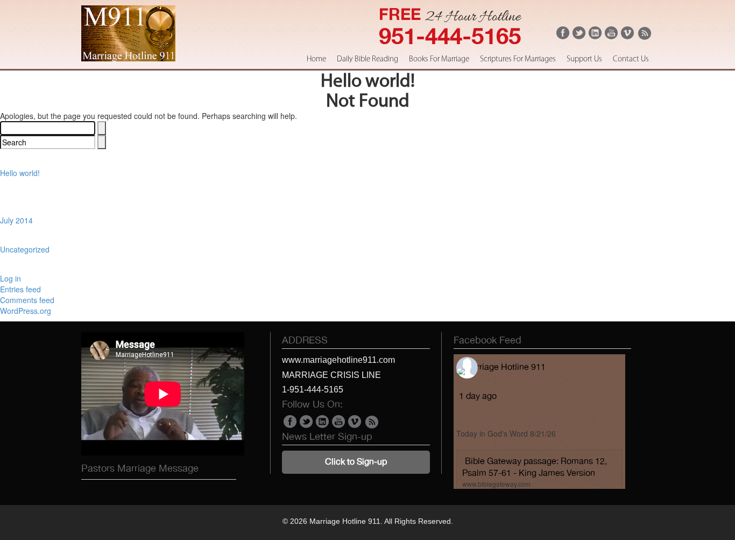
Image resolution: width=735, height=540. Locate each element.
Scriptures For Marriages (518, 59)
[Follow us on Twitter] (579, 36)
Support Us (584, 59)
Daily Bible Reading (367, 59)
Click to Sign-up (356, 462)
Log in (10, 278)
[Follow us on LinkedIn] (595, 36)
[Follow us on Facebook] (562, 36)
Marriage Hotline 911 (505, 367)
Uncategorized (25, 249)
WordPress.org (25, 310)
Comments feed (27, 299)
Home (316, 59)
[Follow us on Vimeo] (627, 36)
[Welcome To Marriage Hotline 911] (128, 58)
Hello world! (20, 172)
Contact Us (631, 59)
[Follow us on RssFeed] (644, 37)
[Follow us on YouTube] (611, 36)
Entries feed (20, 289)
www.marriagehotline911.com (338, 359)
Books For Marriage (439, 59)
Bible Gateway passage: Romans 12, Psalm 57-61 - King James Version (534, 467)
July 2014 (16, 220)
